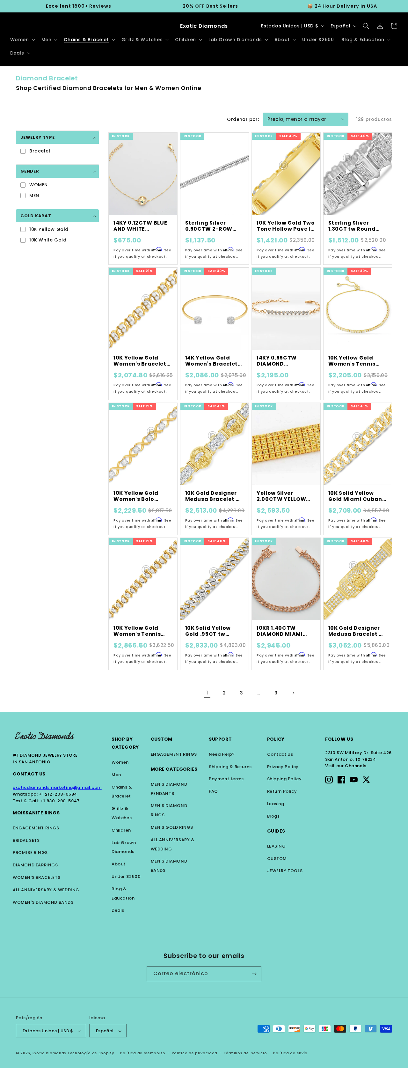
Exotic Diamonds (50, 1053)
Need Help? (222, 754)
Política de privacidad (194, 1053)
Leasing (275, 804)
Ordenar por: (243, 119)
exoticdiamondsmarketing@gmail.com (57, 787)
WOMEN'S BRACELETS (36, 877)
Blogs (273, 816)
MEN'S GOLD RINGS (172, 827)
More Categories (174, 769)
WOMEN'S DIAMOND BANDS (43, 902)
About (119, 864)
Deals (118, 910)
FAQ (213, 791)
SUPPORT (220, 739)
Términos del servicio (245, 1053)
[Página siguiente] (293, 693)
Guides (276, 831)
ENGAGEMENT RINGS (36, 828)
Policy (276, 739)
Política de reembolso (142, 1053)
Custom (162, 739)
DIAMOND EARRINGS (35, 865)
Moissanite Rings (36, 813)
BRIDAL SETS (26, 840)
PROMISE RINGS (30, 852)
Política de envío (290, 1053)
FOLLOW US (339, 739)
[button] (22, 39)
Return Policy (282, 791)
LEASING (276, 846)
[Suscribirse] (254, 973)
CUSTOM (277, 859)
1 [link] (207, 692)
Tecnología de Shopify (91, 1053)
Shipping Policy (284, 779)
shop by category (125, 743)
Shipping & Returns (230, 767)
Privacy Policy (283, 767)
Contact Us (29, 774)
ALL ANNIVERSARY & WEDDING (46, 890)
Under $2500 (126, 876)
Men (116, 775)
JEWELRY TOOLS (285, 871)
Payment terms (226, 779)
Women (120, 762)
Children (121, 830)
